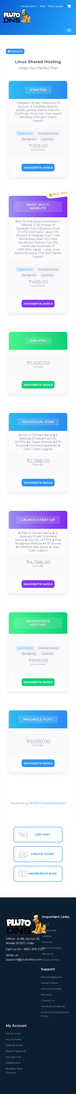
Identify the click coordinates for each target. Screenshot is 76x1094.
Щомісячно (25, 133)
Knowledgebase (51, 977)
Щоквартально (48, 133)
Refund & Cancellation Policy (55, 1014)
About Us (47, 953)
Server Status (49, 982)
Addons (46, 936)
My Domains (13, 1039)
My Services (13, 1056)
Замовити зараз (38, 167)
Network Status (51, 947)
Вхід (42, 6)
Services (46, 994)
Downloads (49, 930)
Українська (27, 6)
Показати (16, 51)
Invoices (47, 942)
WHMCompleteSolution (47, 803)
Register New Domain (14, 1070)
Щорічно (47, 139)
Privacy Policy (50, 959)
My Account (13, 1033)
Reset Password (16, 1051)
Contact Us (48, 1000)
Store (45, 924)
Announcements (51, 988)
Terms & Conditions (53, 1006)
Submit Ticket (14, 1045)
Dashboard (13, 1062)
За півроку (29, 139)
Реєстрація (55, 6)
